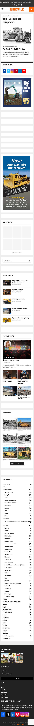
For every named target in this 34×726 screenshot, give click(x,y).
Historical (7, 557)
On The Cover (8, 570)
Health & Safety (9, 546)
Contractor (5, 525)
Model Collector (7, 609)
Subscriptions (4, 697)
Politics (5, 625)
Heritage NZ (8, 552)
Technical (7, 586)
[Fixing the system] (7, 292)
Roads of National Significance (13, 583)
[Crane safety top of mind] (7, 311)
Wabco (6, 516)
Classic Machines (7, 46)
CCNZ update (8, 536)
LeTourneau (8, 505)
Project (5, 630)
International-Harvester (11, 502)
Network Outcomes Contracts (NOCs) (14, 565)
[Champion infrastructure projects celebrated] (7, 282)
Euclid (6, 497)
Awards (6, 530)
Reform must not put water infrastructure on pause (23, 397)
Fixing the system (17, 290)
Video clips (8, 594)
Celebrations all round (11, 360)
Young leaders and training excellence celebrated (22, 381)
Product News (6, 628)
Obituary (5, 615)
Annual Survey (6, 484)
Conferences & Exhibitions (11, 544)
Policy (4, 623)
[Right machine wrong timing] (7, 320)
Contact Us (4, 695)
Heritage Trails (9, 554)
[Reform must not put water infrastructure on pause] (24, 390)
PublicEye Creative (20, 724)
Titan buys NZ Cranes (18, 299)
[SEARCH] (29, 261)
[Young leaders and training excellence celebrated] (24, 374)
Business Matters (9, 533)
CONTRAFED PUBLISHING (16, 2)
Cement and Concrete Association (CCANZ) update (18, 521)
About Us (3, 690)
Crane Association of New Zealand (12, 601)
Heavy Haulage (8, 549)
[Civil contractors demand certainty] (10, 374)
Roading (7, 580)
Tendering (5, 633)
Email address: (4, 671)
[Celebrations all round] (17, 349)
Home (2, 687)
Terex (6, 510)
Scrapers (15, 46)
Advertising (4, 692)
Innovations (8, 559)
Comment (7, 538)
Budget (4, 487)
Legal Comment (9, 562)
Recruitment (8, 575)
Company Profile (9, 541)
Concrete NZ (6, 518)
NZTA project (8, 567)
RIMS (6, 578)
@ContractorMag (17, 252)
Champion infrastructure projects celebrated (19, 281)
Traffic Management (8, 636)
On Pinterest (8, 222)
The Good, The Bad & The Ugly (14, 49)
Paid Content (6, 617)
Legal (4, 607)
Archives (7, 528)
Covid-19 (5, 599)
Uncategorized (6, 638)
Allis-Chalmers (9, 492)
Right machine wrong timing (20, 318)
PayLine (5, 620)
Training (7, 591)
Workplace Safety (9, 596)
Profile (6, 573)
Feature (5, 604)
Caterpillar (7, 495)
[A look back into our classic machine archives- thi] (10, 425)
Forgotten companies (10, 500)
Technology (8, 588)
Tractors (7, 513)
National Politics (7, 612)
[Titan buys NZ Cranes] (7, 301)
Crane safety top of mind (19, 308)
